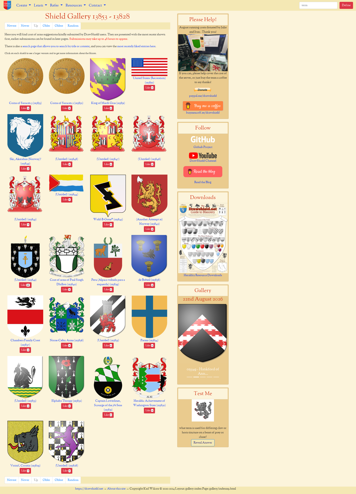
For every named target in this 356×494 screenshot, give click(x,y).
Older (46, 25)
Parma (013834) (149, 340)
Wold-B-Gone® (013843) (108, 219)
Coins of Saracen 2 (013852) (66, 103)
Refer (55, 5)
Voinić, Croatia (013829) (25, 465)
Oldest (59, 25)
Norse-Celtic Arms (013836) (67, 340)
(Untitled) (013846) (149, 159)
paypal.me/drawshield (203, 96)
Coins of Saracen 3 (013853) (25, 103)
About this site (116, 488)
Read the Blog (202, 182)
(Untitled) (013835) (108, 340)
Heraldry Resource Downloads (203, 275)
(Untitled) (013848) (66, 159)
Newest (11, 25)
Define (346, 5)
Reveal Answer (203, 442)
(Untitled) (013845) (25, 219)
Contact (96, 5)
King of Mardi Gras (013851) (108, 103)
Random (73, 25)
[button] (182, 344)
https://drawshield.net (89, 488)
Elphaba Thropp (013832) (67, 400)
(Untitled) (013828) (66, 465)
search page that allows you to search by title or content (56, 46)
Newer (25, 25)
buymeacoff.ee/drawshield (203, 112)
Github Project (203, 147)
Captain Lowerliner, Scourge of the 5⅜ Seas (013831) (108, 405)
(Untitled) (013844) (66, 194)
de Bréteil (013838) (149, 280)
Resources (74, 5)
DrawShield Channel (203, 160)
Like (25, 108)
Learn (39, 5)
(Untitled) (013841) (25, 280)
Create (22, 5)
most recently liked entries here (136, 46)
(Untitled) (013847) (108, 159)
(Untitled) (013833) (25, 400)
